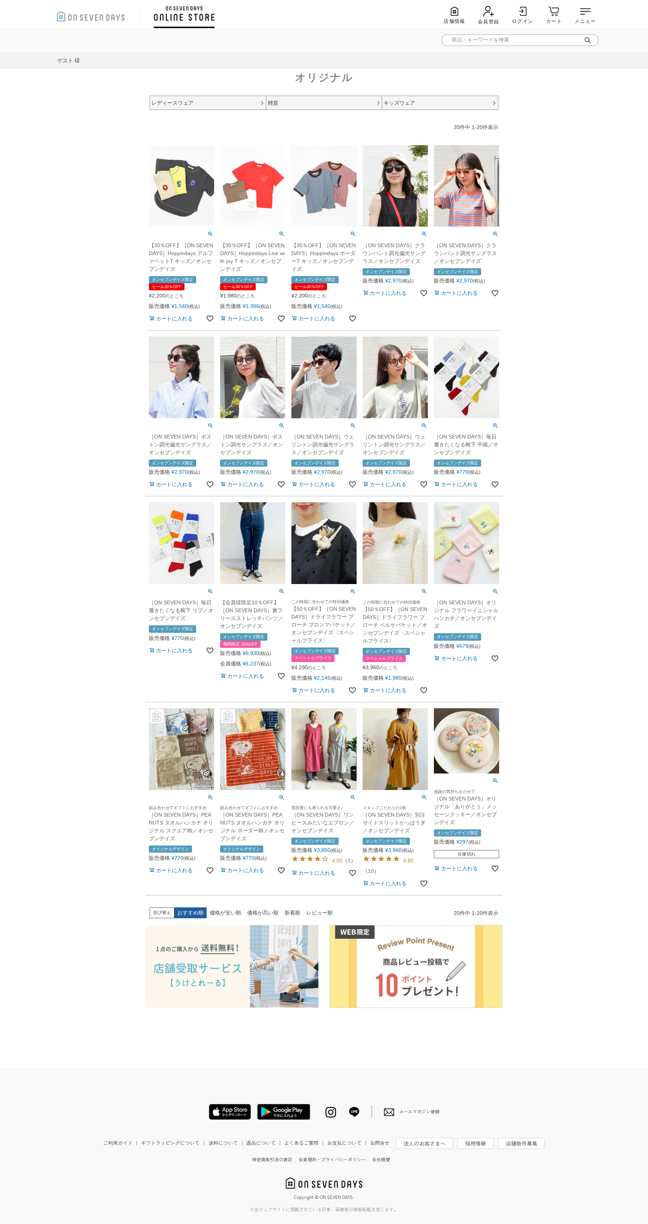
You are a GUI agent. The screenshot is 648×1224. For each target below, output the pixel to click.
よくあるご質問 (304, 1142)
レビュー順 (319, 913)
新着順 (292, 913)
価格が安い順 (225, 913)
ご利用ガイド (121, 1142)
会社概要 (381, 1159)
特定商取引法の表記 (272, 1159)
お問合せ (380, 1142)
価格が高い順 (263, 913)
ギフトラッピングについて (173, 1142)
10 (371, 871)
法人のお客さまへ (425, 1143)
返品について (264, 1142)
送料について (226, 1142)
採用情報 (475, 1143)
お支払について (347, 1142)
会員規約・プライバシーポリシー (332, 1159)
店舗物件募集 (521, 1143)
